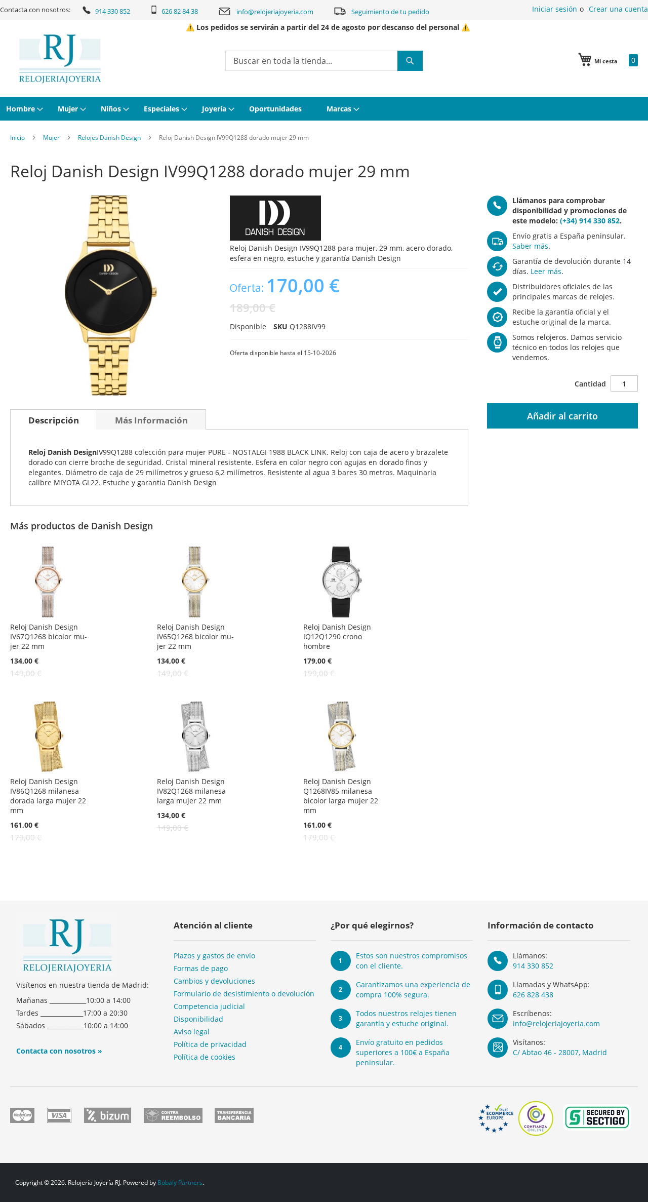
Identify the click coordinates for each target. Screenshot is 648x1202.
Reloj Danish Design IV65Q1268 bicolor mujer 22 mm (195, 636)
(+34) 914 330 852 (590, 220)
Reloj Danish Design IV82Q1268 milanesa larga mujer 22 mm (191, 791)
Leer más (546, 271)
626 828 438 (533, 994)
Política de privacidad (210, 1044)
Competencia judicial (209, 1006)
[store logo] (60, 58)
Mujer (51, 137)
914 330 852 (112, 11)
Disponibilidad (198, 1019)
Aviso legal (192, 1031)
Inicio (17, 137)
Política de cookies (204, 1057)
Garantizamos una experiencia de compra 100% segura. (413, 989)
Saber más (530, 246)
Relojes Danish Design (109, 137)
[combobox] (324, 61)
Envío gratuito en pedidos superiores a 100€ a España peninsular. (403, 1052)
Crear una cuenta (618, 9)
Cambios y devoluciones (214, 981)
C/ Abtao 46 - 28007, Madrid (560, 1052)
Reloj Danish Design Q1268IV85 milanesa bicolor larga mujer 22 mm (340, 796)
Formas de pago (201, 968)
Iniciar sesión (554, 9)
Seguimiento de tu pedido (390, 11)
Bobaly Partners (179, 1182)
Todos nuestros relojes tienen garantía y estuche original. (406, 1018)
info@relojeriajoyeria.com (274, 11)
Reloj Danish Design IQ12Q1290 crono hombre (337, 636)
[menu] (324, 109)
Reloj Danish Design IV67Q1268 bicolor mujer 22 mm (48, 636)
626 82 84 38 (179, 11)
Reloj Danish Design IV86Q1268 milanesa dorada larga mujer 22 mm (48, 796)
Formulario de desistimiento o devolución (244, 993)
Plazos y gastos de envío (214, 955)
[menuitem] (23, 109)
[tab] (53, 419)
